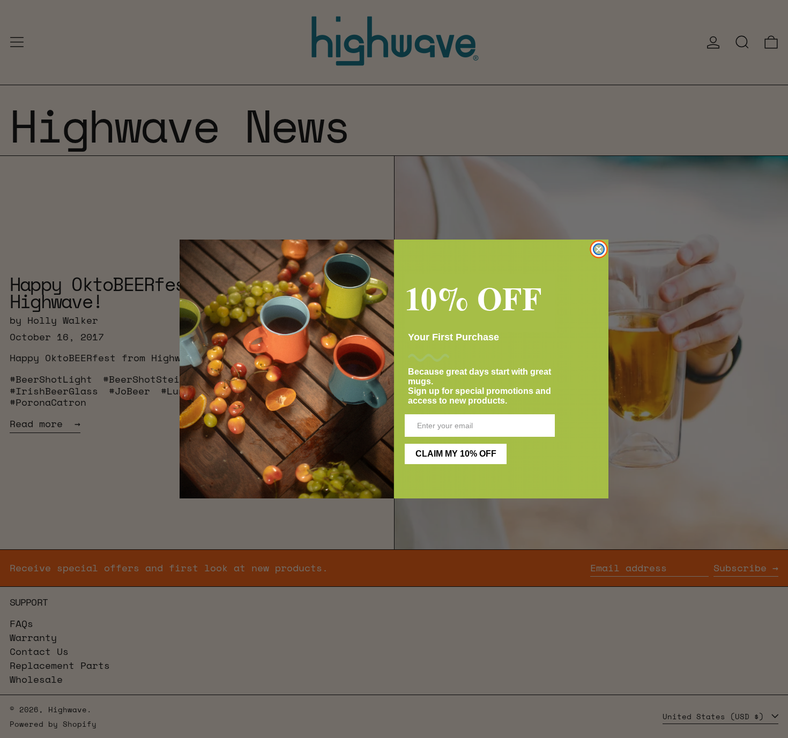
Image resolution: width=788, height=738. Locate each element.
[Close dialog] (598, 249)
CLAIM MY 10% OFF (455, 453)
